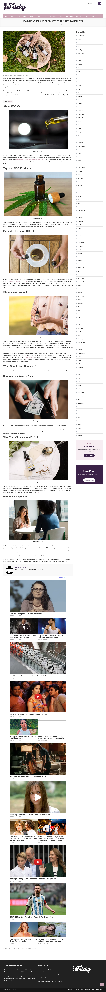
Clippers (80, 103)
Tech (79, 389)
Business (80, 71)
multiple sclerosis (29, 357)
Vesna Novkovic (9, 75)
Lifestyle (80, 274)
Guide (79, 199)
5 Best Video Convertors (64, 952)
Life (79, 271)
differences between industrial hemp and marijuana (29, 159)
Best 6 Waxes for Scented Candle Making (16, 952)
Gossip (79, 196)
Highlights (80, 228)
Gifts (79, 189)
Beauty (79, 57)
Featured (80, 160)
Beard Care (81, 53)
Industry (80, 253)
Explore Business (89, 480)
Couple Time (81, 114)
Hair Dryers (81, 214)
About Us (70, 989)
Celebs (31, 16)
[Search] (99, 3)
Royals (86, 16)
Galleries (80, 174)
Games (79, 182)
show (10, 101)
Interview (80, 260)
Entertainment (69, 16)
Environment (81, 149)
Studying (80, 378)
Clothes (80, 107)
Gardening (80, 185)
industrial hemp (27, 948)
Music (79, 314)
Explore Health (89, 455)
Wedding (80, 435)
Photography (81, 339)
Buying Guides (81, 75)
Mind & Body (81, 296)
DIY (79, 135)
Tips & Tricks (81, 403)
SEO (79, 364)
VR (78, 431)
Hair (79, 207)
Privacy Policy (99, 989)
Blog (79, 67)
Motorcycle (80, 303)
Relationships (52, 16)
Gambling (80, 178)
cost (22, 948)
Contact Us (76, 989)
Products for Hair (82, 342)
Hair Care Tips (81, 210)
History (79, 232)
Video (79, 428)
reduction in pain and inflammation (18, 281)
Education (80, 142)
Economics (80, 139)
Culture (79, 128)
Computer (80, 110)
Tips (79, 399)
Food (79, 164)
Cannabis (80, 78)
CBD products (16, 948)
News (18, 16)
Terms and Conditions (90, 989)
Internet (80, 257)
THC (38, 948)
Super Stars (81, 385)
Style (61, 16)
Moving (79, 310)
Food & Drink (81, 167)
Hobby (79, 235)
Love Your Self (81, 281)
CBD (22, 75)
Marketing (80, 289)
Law (79, 264)
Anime (79, 42)
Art (78, 46)
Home (11, 16)
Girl (79, 192)
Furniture (80, 171)
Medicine (80, 292)
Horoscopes (81, 242)
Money (79, 299)
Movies (38, 16)
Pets (79, 335)
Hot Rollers (80, 246)
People (79, 331)
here (38, 492)
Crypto (79, 124)
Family (79, 153)
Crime (79, 121)
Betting (79, 60)
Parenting (78, 16)
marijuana (33, 948)
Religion (80, 356)
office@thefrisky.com (47, 977)
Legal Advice (81, 267)
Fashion (80, 157)
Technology (81, 392)
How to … (80, 249)
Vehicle (79, 424)
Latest (81, 989)
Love (45, 16)
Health (24, 16)
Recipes (80, 349)
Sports (79, 374)
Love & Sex (81, 278)
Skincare (80, 371)
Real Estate (81, 346)
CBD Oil (11, 948)
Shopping (80, 367)
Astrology (80, 50)
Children (80, 96)
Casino (79, 85)
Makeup (80, 285)
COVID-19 (80, 117)
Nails (79, 317)
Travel (93, 16)
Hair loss (80, 217)
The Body (80, 396)
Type (79, 417)
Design (79, 132)
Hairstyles (80, 221)
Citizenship (80, 99)
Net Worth (80, 321)
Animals (80, 39)
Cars (79, 82)
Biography (80, 64)
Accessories (81, 35)
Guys (79, 203)
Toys (79, 410)
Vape (79, 421)
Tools (79, 406)
